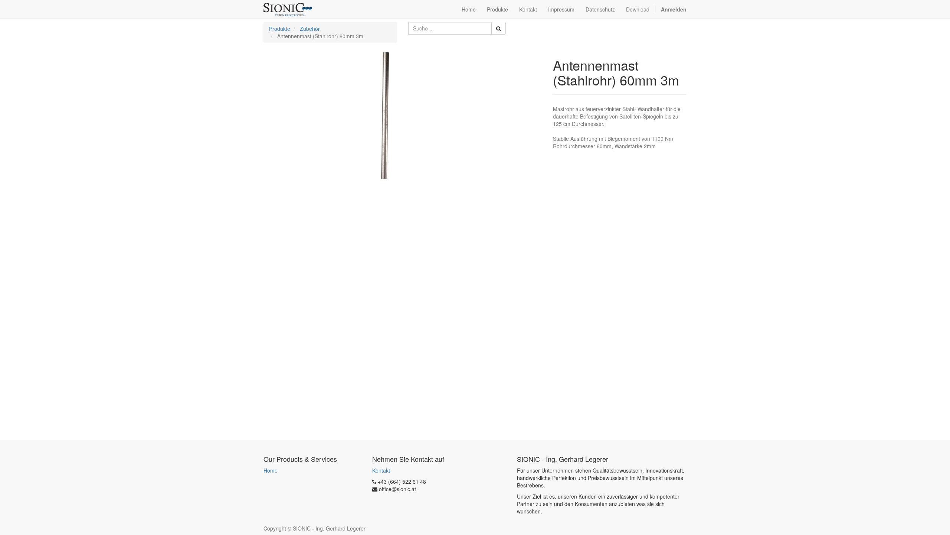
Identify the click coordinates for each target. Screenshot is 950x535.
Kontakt (381, 470)
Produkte (279, 28)
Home (270, 470)
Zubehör (310, 28)
